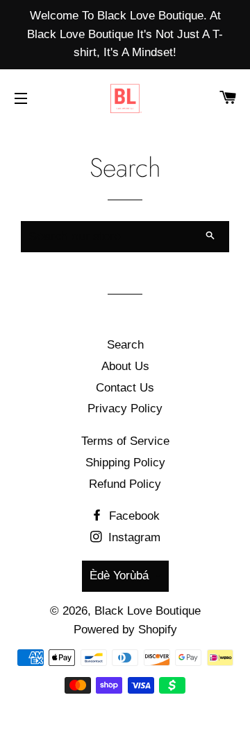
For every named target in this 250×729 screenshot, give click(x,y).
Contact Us (125, 387)
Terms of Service (125, 441)
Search (125, 344)
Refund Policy (125, 484)
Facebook (133, 515)
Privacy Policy (125, 408)
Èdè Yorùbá (119, 575)
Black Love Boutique (147, 610)
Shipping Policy (125, 462)
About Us (125, 366)
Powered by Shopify (125, 629)
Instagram (132, 537)
